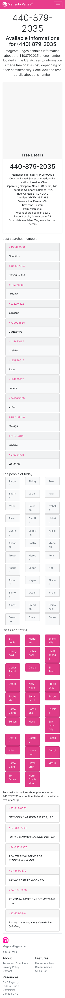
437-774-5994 (18, 913)
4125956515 (16, 360)
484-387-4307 (18, 847)
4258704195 (16, 435)
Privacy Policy (11, 967)
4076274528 (16, 303)
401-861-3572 (17, 870)
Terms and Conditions (15, 963)
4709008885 (17, 322)
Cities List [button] (41, 970)
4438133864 (17, 416)
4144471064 (16, 341)
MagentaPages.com (14, 946)
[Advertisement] (32, 118)
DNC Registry (11, 982)
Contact (7, 970)
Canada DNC (10, 993)
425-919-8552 (18, 808)
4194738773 (16, 379)
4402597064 (17, 265)
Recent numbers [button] (45, 963)
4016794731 (16, 454)
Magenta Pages (20, 4)
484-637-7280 (18, 890)
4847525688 (17, 398)
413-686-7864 (18, 827)
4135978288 (16, 284)
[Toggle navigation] (58, 4)
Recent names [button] (43, 967)
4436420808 (17, 247)
